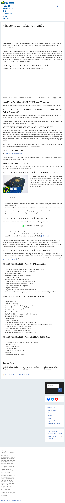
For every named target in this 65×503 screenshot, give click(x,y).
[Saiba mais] (45, 236)
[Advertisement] (32, 35)
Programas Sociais (54, 423)
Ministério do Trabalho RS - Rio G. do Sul (17, 375)
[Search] (60, 390)
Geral (50, 415)
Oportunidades (53, 421)
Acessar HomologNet (10, 260)
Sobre (3, 500)
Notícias (50, 418)
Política (19, 500)
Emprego (51, 413)
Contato (8, 500)
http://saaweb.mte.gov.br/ (14, 153)
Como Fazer (52, 410)
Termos (13, 500)
